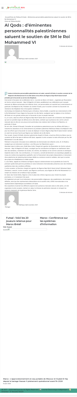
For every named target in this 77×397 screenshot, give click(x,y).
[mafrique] (15, 7)
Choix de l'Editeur (15, 17)
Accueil (7, 17)
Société (18, 21)
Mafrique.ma (23, 58)
